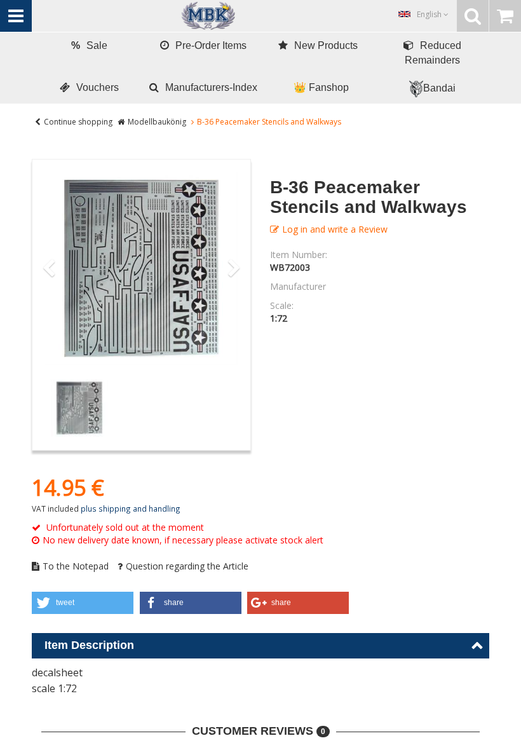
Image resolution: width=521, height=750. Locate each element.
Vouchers (97, 87)
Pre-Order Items (211, 45)
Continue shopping (78, 121)
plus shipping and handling (130, 508)
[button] (82, 603)
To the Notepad (76, 566)
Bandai (439, 88)
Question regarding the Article (187, 566)
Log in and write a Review (335, 229)
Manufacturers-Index (211, 87)
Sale (89, 45)
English (430, 14)
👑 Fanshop (321, 87)
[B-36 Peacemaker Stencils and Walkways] (141, 269)
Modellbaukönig (157, 121)
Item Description (89, 645)
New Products (326, 45)
